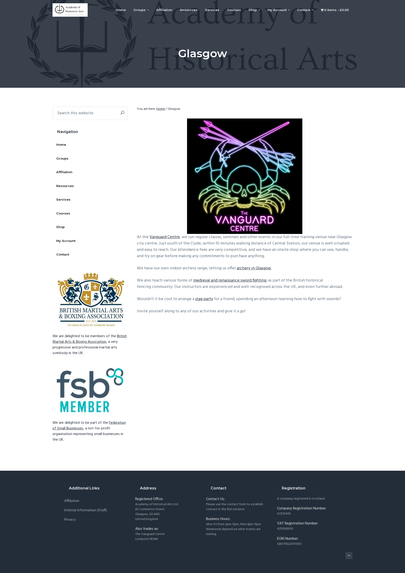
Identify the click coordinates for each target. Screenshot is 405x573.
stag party (204, 299)
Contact (62, 254)
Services (63, 199)
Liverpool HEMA (146, 539)
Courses (63, 213)
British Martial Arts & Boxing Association (89, 339)
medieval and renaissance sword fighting (229, 280)
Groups (62, 158)
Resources (65, 186)
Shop (60, 227)
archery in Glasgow (254, 268)
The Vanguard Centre (150, 534)
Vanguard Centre (165, 237)
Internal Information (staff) (85, 510)
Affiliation (64, 172)
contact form (236, 504)
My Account (65, 241)
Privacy (70, 520)
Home (61, 144)
